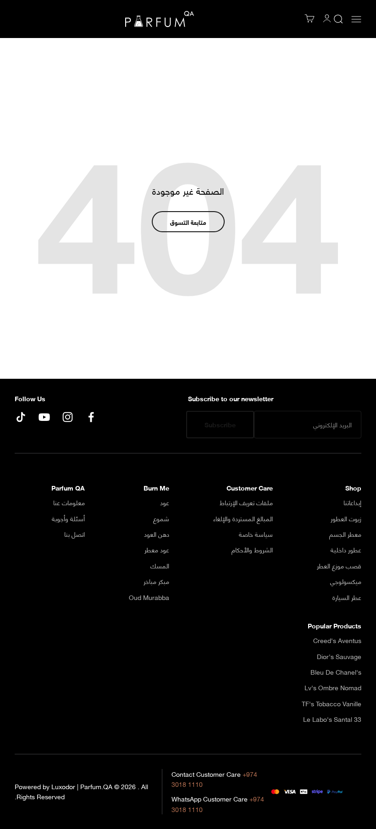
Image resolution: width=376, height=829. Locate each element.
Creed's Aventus (337, 640)
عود (164, 502)
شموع (161, 518)
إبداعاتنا (352, 502)
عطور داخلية (346, 550)
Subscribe (220, 424)
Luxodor (63, 786)
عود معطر (156, 550)
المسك (159, 566)
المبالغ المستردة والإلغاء (243, 518)
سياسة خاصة (256, 534)
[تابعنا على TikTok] (21, 417)
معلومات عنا (69, 502)
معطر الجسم (345, 534)
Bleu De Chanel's (335, 672)
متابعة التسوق (188, 222)
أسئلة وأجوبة (68, 518)
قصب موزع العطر (339, 566)
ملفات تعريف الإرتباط (246, 502)
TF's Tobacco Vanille (331, 703)
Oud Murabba (149, 597)
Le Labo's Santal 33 (332, 719)
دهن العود (156, 534)
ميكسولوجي (345, 581)
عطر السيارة (346, 597)
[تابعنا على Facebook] (91, 417)
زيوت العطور (346, 518)
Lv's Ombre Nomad (332, 687)
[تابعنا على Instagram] (67, 417)
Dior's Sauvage (339, 656)
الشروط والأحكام (252, 550)
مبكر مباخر (156, 581)
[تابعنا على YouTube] (44, 417)
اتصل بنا (74, 534)
